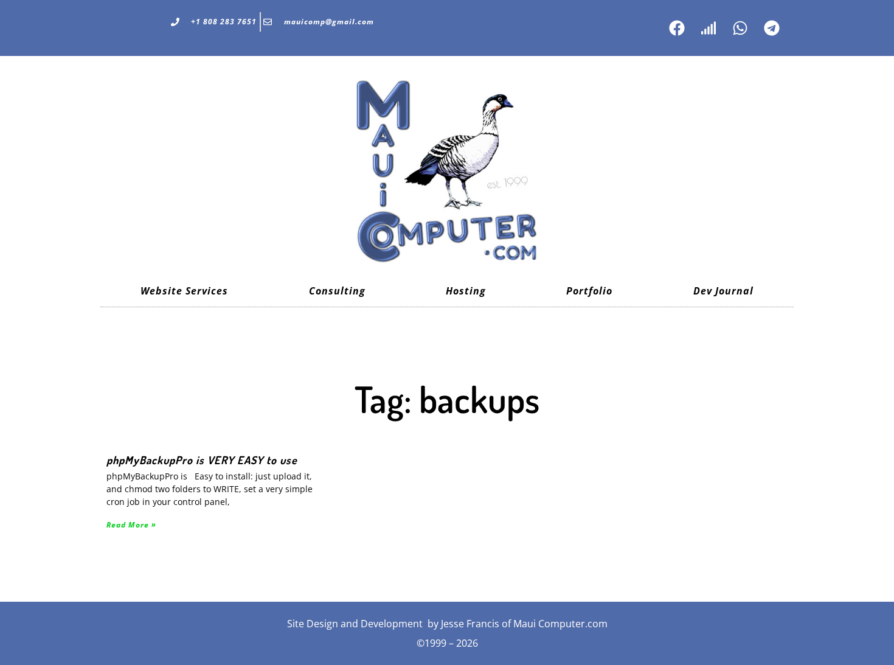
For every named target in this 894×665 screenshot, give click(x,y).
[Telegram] (772, 28)
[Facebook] (677, 28)
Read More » (131, 525)
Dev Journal (723, 291)
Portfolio (589, 291)
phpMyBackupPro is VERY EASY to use (201, 460)
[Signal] (708, 28)
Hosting (466, 291)
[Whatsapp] (740, 28)
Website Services (184, 291)
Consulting (337, 291)
